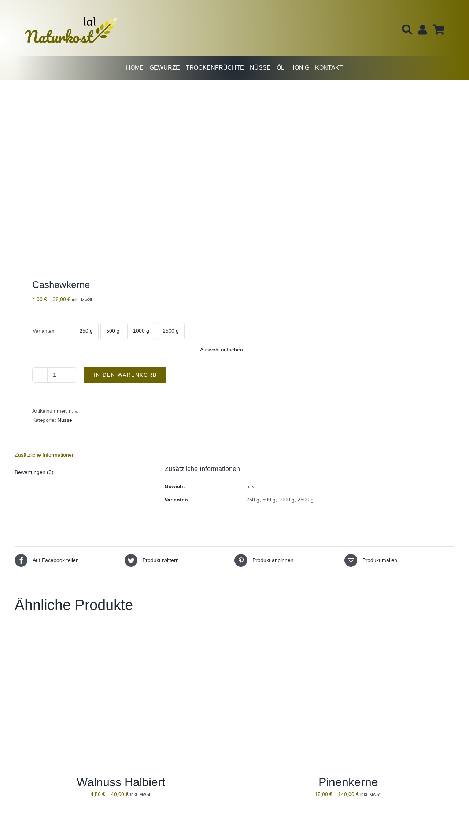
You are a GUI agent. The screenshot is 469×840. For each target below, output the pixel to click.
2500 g (171, 331)
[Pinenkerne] (333, 634)
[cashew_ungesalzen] (120, 181)
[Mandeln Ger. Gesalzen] (106, 823)
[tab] (72, 455)
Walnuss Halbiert (121, 782)
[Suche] (407, 29)
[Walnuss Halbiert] (106, 634)
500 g (112, 331)
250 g (86, 331)
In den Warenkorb (125, 375)
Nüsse (65, 420)
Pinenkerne (348, 782)
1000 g (141, 331)
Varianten (44, 331)
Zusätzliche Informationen (45, 455)
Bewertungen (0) (34, 472)
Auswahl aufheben (221, 350)
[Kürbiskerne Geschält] (333, 823)
